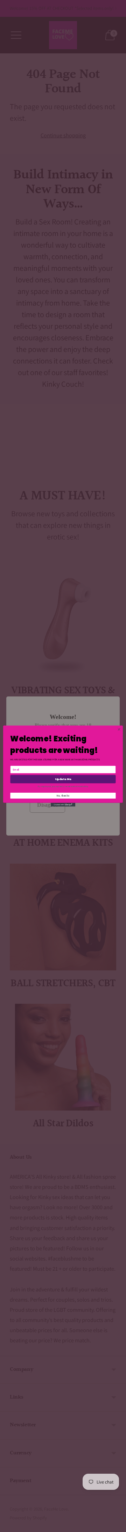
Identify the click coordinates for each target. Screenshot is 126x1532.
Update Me (63, 779)
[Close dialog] (118, 729)
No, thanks (63, 796)
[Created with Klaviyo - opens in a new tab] (63, 805)
